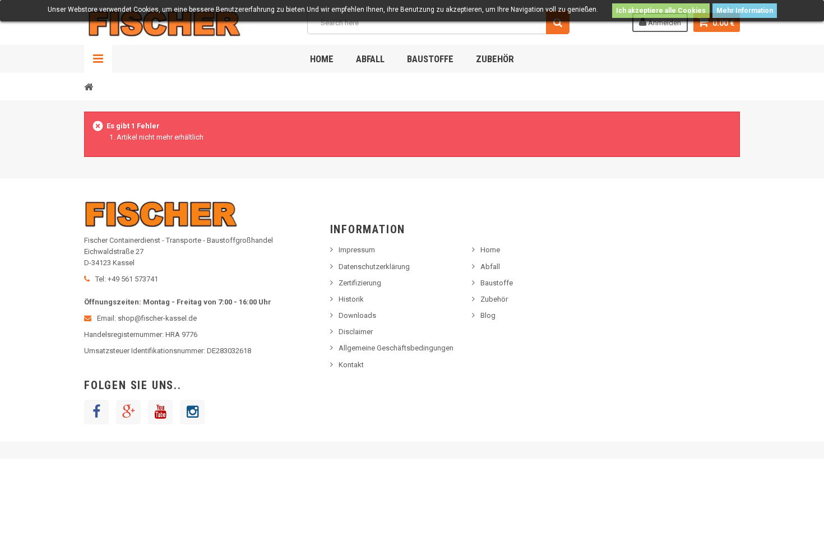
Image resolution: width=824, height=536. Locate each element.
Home (322, 58)
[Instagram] (192, 412)
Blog (488, 315)
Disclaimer (356, 331)
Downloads (357, 315)
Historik (351, 299)
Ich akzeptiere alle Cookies (661, 11)
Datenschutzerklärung (374, 266)
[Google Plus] (128, 412)
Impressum (357, 250)
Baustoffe (430, 58)
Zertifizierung (360, 283)
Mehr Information (744, 11)
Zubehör (495, 58)
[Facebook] (96, 412)
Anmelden (663, 23)
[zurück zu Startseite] (88, 86)
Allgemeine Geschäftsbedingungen (396, 348)
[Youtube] (160, 412)
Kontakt (351, 365)
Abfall (370, 58)
